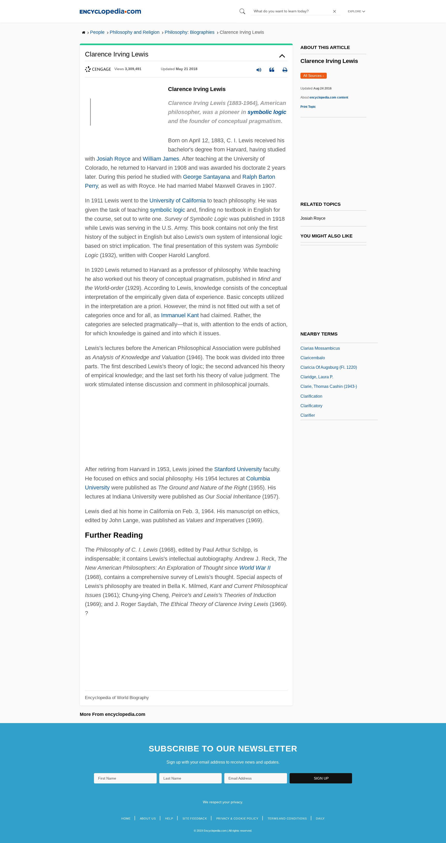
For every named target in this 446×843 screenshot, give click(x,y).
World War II (254, 567)
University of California (177, 200)
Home (126, 818)
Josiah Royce (113, 158)
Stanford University (238, 469)
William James (161, 158)
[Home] (110, 11)
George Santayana (206, 177)
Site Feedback (194, 818)
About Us (148, 818)
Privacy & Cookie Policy (237, 818)
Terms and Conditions (287, 818)
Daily (320, 818)
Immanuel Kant (180, 315)
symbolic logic (267, 112)
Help (169, 818)
